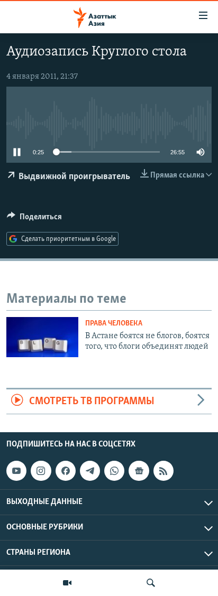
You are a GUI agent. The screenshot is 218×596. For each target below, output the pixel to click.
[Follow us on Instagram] (41, 471)
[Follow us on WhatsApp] (114, 471)
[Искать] (151, 583)
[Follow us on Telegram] (90, 471)
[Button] (34, 219)
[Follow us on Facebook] (66, 471)
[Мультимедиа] (67, 583)
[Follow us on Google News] (139, 471)
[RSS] (163, 471)
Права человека (113, 324)
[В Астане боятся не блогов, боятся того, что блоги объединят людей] (42, 337)
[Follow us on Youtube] (16, 471)
